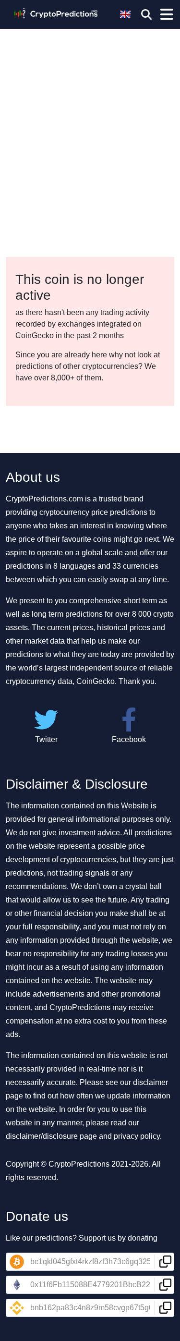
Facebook (129, 739)
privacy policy (137, 1136)
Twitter (46, 739)
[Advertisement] (90, 95)
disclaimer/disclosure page (51, 1136)
